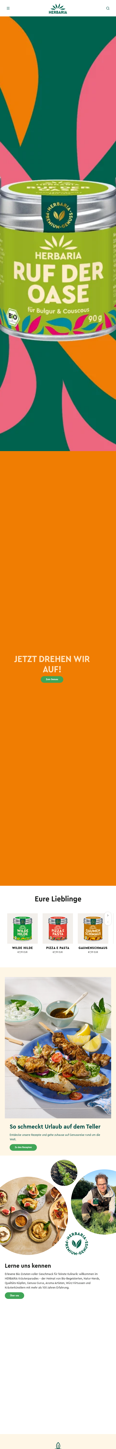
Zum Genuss (52, 679)
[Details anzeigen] (22, 928)
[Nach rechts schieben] (108, 915)
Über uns (14, 1295)
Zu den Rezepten (23, 1147)
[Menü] (8, 8)
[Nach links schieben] (108, 922)
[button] (108, 8)
